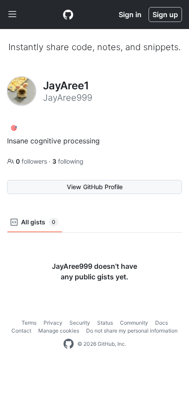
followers (32, 161)
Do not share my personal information (132, 330)
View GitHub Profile (95, 186)
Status (105, 322)
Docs (161, 322)
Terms (29, 322)
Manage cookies (58, 330)
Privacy (53, 322)
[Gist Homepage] (68, 14)
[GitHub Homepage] (68, 344)
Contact (21, 330)
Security (79, 322)
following (68, 161)
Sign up (165, 14)
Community (134, 322)
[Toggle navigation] (12, 14)
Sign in (130, 14)
